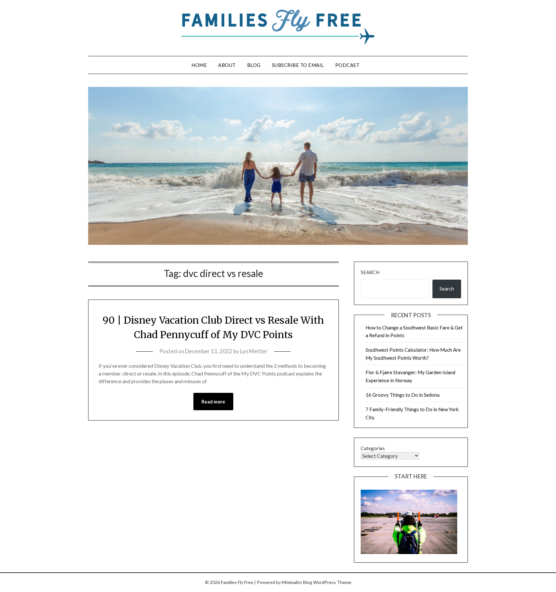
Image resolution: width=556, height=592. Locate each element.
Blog (254, 65)
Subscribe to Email (298, 65)
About (227, 65)
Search (370, 272)
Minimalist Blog (297, 582)
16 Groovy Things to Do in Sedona (403, 395)
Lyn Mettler (254, 351)
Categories (373, 448)
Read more (213, 401)
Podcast (347, 65)
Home (199, 65)
